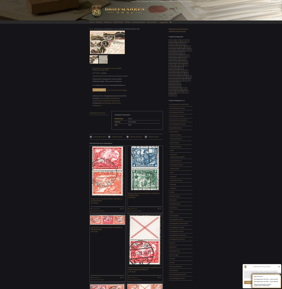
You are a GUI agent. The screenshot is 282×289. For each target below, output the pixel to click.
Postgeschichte (175, 251)
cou (183, 53)
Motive (181, 74)
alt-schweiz (185, 41)
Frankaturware (174, 62)
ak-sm (178, 41)
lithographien (97, 105)
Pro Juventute (174, 77)
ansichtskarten (174, 47)
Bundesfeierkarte (175, 53)
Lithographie (173, 71)
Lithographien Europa (177, 227)
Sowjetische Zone (176, 180)
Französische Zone (177, 165)
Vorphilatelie (174, 270)
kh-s (185, 65)
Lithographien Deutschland (111, 100)
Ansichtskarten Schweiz (177, 124)
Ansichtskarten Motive (177, 116)
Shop (91, 29)
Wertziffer (179, 92)
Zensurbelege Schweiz (177, 278)
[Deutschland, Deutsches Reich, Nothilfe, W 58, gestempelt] (107, 220)
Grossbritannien (175, 204)
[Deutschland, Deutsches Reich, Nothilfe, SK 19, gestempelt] (145, 168)
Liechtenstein (174, 68)
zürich (186, 92)
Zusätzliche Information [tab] (97, 113)
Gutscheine (173, 208)
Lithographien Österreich (178, 235)
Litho (181, 68)
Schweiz (172, 259)
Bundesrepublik (176, 147)
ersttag (172, 59)
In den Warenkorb (99, 89)
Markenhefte (175, 168)
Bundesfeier (187, 50)
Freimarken (183, 62)
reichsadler (173, 80)
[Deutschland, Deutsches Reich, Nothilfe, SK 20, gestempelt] (107, 171)
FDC (177, 59)
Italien (172, 212)
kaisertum (179, 65)
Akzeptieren (250, 282)
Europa (172, 192)
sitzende (187, 80)
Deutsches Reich (176, 161)
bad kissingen (106, 103)
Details (122, 208)
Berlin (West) (175, 143)
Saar (172, 172)
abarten (172, 41)
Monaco (172, 243)
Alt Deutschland (176, 139)
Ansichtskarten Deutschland (110, 98)
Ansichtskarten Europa (177, 108)
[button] (279, 266)
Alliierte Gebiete (176, 135)
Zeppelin (173, 188)
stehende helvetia (175, 86)
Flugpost (183, 59)
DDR (172, 150)
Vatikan (172, 262)
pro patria (183, 77)
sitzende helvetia (175, 83)
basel (181, 47)
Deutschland (97, 100)
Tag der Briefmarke (175, 89)
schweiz (180, 80)
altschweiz (173, 44)
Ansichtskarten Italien (177, 112)
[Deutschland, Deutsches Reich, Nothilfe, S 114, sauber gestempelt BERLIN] (145, 240)
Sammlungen (174, 255)
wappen (172, 92)
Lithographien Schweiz (177, 239)
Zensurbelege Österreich (178, 274)
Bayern (187, 47)
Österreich (173, 95)
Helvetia (172, 65)
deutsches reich (174, 56)
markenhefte (173, 74)
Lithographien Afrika (176, 219)
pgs (186, 74)
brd (181, 50)
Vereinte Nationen (176, 266)
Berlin (171, 50)
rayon (189, 77)
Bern (176, 50)
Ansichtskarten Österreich (178, 120)
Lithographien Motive (177, 231)
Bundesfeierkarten (176, 128)
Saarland (173, 176)
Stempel (173, 184)
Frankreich (173, 200)
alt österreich (181, 44)
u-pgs (184, 89)
